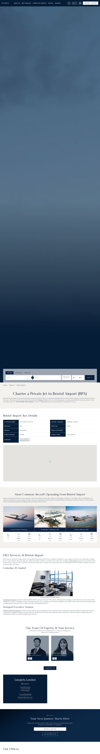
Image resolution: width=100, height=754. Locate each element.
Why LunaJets (26, 3)
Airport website (24, 439)
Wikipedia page (24, 440)
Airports (11, 385)
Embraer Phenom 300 (81, 529)
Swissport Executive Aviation (11, 610)
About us (17, 3)
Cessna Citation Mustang (18, 529)
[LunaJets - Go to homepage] (5, 3)
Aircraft (58, 3)
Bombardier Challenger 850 (50, 529)
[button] (74, 3)
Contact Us (50, 668)
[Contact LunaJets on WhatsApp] (80, 3)
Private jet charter (39, 3)
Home (5, 385)
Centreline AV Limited (9, 600)
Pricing (50, 3)
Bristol (41, 400)
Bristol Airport (74, 561)
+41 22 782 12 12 (50, 734)
